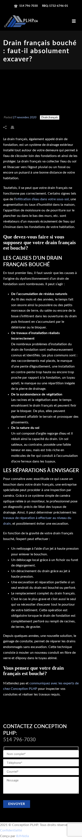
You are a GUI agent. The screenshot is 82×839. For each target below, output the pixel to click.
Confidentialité (11, 830)
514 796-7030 (28, 6)
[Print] (14, 127)
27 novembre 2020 (24, 117)
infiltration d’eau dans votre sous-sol (42, 199)
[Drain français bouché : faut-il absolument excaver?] (41, 92)
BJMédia (22, 836)
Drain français (49, 117)
